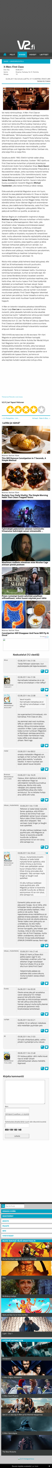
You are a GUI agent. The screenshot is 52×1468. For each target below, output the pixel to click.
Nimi (6, 1106)
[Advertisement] (26, 1170)
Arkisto (5, 1221)
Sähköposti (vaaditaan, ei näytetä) (17, 1114)
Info (4, 1230)
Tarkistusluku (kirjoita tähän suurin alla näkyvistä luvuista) (25, 1121)
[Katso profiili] (7, 680)
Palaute (5, 1226)
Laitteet (44, 54)
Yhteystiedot (8, 1235)
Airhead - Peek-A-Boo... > (41, 418)
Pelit (12, 54)
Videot (32, 54)
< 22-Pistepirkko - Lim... (10, 418)
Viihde (22, 54)
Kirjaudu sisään (9, 1211)
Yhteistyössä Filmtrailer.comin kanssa (12, 397)
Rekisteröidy (7, 1216)
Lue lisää (34, 1466)
